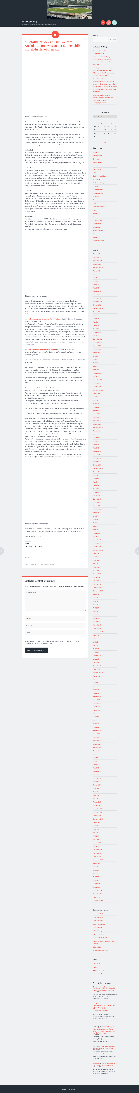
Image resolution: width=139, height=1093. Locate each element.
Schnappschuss (97, 220)
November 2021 (97, 342)
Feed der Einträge (98, 970)
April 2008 (96, 877)
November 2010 (97, 781)
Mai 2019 (95, 441)
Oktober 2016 (97, 547)
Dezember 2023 (97, 257)
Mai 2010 (95, 792)
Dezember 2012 (97, 703)
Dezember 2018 (97, 458)
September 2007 (98, 901)
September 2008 (98, 860)
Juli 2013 (95, 679)
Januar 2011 (96, 775)
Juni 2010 (96, 788)
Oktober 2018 (97, 465)
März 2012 (96, 727)
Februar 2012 (97, 730)
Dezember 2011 (97, 737)
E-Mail (29, 626)
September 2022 (98, 308)
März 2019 (96, 448)
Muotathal (96, 196)
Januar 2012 (96, 734)
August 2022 (96, 312)
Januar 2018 (96, 496)
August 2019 (96, 431)
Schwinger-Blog (29, 21)
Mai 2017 (95, 523)
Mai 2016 (95, 564)
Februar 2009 (97, 843)
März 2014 (96, 652)
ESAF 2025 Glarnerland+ (100, 938)
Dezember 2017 (97, 499)
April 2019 (96, 444)
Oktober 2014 (97, 628)
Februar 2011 (97, 771)
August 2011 (96, 751)
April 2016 (96, 567)
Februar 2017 (97, 533)
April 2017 (96, 526)
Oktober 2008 (97, 856)
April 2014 (96, 649)
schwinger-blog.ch (69, 1089)
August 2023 (96, 271)
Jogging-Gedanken (98, 190)
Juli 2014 (95, 638)
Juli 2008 (95, 867)
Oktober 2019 (97, 424)
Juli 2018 (95, 475)
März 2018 (96, 489)
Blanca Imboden (98, 921)
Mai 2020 (95, 400)
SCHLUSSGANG (97, 947)
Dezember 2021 (97, 339)
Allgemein (96, 152)
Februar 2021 (97, 373)
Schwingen (96, 227)
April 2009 (96, 836)
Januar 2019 (96, 455)
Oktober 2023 (97, 264)
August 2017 (96, 513)
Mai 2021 (95, 363)
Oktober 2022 (97, 305)
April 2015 (96, 608)
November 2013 (97, 666)
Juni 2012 (96, 717)
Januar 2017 (96, 536)
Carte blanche (97, 169)
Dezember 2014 (97, 621)
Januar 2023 (96, 295)
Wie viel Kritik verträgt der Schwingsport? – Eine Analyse (104, 1047)
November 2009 (97, 812)
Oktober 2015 (97, 587)
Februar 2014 (97, 656)
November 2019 (97, 421)
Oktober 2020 (97, 387)
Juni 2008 (96, 870)
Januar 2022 (96, 336)
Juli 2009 (95, 826)
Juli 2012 (95, 713)
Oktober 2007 (97, 897)
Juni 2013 (96, 683)
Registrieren (97, 964)
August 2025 (96, 254)
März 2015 (96, 611)
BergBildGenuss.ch (98, 917)
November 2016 (97, 543)
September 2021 (98, 349)
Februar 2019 (97, 451)
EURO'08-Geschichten (99, 176)
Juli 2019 (95, 434)
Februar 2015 (97, 615)
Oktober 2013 (97, 669)
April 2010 (96, 795)
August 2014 (96, 635)
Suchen (95, 35)
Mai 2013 (95, 686)
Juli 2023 (95, 274)
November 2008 (97, 853)
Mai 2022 (95, 322)
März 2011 (96, 768)
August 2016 (96, 553)
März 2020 (96, 407)
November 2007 (97, 894)
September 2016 (98, 550)
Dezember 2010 (97, 778)
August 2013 (96, 676)
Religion (95, 213)
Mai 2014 (95, 645)
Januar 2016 (96, 577)
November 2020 (97, 383)
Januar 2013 (96, 700)
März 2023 (96, 288)
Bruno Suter (96, 166)
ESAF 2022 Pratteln (98, 934)
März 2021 (96, 370)
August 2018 (96, 472)
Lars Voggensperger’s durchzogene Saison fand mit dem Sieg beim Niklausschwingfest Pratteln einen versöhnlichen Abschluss (104, 1007)
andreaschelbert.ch (99, 914)
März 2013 (96, 693)
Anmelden (96, 967)
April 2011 (96, 764)
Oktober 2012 (97, 707)
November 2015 (97, 584)
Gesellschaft (96, 186)
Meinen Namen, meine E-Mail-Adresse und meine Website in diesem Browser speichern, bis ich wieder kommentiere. (52, 642)
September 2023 (98, 267)
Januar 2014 (96, 659)
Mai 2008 (95, 873)
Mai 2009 (95, 833)
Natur (95, 203)
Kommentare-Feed (98, 974)
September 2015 (98, 591)
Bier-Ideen (96, 159)
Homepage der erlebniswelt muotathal (45, 319)
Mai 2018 (95, 482)
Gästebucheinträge (99, 183)
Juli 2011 (95, 754)
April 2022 (96, 325)
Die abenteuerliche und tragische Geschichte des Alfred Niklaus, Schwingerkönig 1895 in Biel (104, 988)
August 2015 (96, 594)
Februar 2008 (97, 884)
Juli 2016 (95, 557)
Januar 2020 (96, 414)
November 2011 (97, 741)
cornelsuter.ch (97, 927)
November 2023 (97, 261)
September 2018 (98, 468)
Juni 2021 (96, 359)
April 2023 (96, 284)
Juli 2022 (95, 315)
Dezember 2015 (97, 581)
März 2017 (96, 530)
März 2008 (96, 880)
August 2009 (96, 822)
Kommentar (31, 593)
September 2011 (98, 747)
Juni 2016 (96, 560)
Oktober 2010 (97, 785)
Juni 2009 (96, 829)
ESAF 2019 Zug (97, 931)
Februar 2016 (97, 574)
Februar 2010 (97, 802)
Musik (95, 200)
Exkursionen (96, 179)
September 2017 (98, 509)
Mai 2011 (95, 761)
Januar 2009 (96, 846)
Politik (95, 210)
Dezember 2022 (97, 298)
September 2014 (98, 632)
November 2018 (97, 461)
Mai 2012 (95, 720)
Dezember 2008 (97, 850)
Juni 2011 (96, 758)
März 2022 (96, 329)
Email (94, 173)
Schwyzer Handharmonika (100, 950)
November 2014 (97, 625)
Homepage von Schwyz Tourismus (43, 349)
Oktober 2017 (97, 506)
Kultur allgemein (98, 193)
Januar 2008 (96, 887)
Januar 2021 (96, 376)
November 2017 (97, 502)
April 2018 (96, 485)
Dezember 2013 (97, 662)
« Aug (104, 142)
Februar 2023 (97, 291)
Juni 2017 (96, 519)
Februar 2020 (97, 410)
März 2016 (96, 570)
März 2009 (96, 839)
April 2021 (96, 366)
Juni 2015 (96, 601)
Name (28, 619)
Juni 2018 (96, 479)
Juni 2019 (96, 438)
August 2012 (96, 710)
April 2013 (96, 690)
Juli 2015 (95, 598)
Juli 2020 (95, 397)
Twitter (95, 237)
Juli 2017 (95, 516)
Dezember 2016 (97, 540)
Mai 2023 (95, 281)
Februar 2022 (97, 332)
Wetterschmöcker (98, 241)
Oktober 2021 (97, 346)
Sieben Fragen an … (99, 230)
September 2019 (98, 427)
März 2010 (96, 798)
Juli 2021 (95, 356)
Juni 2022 (96, 319)
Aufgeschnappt (97, 155)
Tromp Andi (96, 1064)
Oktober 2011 (97, 744)
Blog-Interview (97, 162)
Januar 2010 (96, 805)
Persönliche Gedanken (99, 207)
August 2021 (96, 353)
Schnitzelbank (97, 224)
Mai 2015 (95, 604)
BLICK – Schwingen (99, 924)
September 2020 (98, 390)
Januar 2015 (96, 618)
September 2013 (98, 673)
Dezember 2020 (97, 380)
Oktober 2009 (97, 816)
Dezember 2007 (97, 890)
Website (29, 633)
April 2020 (96, 404)
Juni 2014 (96, 642)
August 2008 (96, 863)
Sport (94, 234)
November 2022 (97, 301)
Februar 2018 (97, 492)
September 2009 (98, 819)
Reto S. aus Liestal (98, 1004)
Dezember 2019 (97, 417)
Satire (95, 217)
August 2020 (96, 393)
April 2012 (96, 724)
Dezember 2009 (97, 809)
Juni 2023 (96, 278)
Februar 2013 (97, 696)
